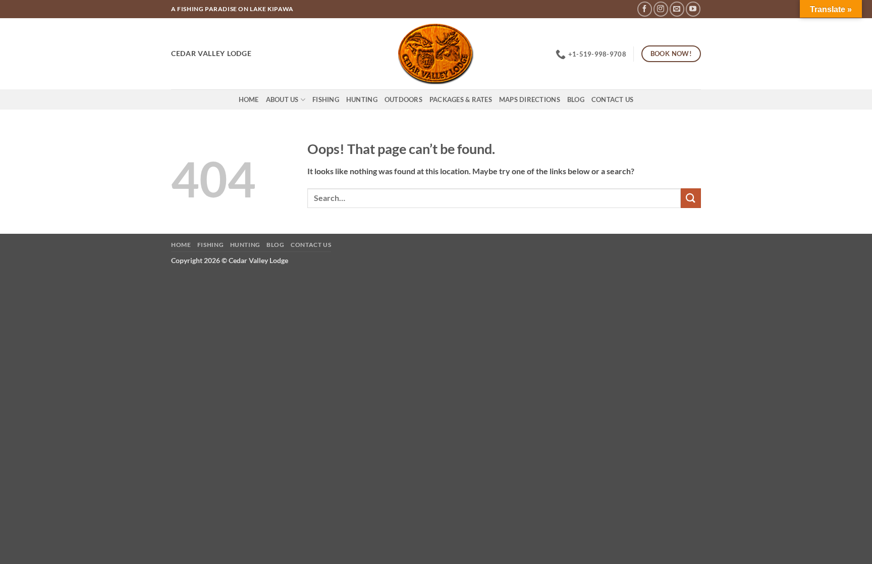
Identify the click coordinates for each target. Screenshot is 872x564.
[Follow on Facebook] (644, 9)
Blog (575, 99)
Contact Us (612, 99)
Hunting (361, 99)
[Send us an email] (677, 9)
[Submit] (691, 198)
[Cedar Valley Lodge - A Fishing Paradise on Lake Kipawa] (436, 54)
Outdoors (403, 99)
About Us (282, 99)
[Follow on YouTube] (693, 9)
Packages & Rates (460, 99)
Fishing (325, 99)
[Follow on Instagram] (660, 9)
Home (249, 99)
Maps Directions (529, 99)
